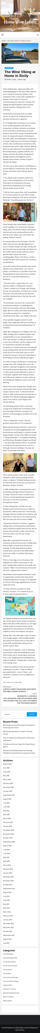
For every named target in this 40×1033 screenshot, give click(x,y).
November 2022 (8, 927)
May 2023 (6, 904)
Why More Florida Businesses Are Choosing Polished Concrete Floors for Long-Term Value (19, 751)
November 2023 (8, 881)
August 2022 (7, 939)
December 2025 (8, 787)
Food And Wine (8, 954)
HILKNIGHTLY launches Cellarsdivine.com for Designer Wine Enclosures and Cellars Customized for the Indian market (20, 698)
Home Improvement (10, 966)
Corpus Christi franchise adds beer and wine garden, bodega (19, 689)
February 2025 (8, 822)
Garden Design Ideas (10, 958)
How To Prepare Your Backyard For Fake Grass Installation (19, 739)
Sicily (12, 682)
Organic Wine (7, 985)
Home (8, 682)
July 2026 (6, 768)
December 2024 (8, 830)
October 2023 (7, 885)
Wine (20, 682)
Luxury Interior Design (11, 981)
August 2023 (7, 892)
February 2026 (8, 783)
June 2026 (6, 772)
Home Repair (7, 970)
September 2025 (9, 795)
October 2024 (7, 838)
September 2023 (9, 888)
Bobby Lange (12, 79)
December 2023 (8, 877)
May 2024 (6, 857)
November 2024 (8, 834)
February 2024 (8, 869)
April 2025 (6, 814)
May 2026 (6, 776)
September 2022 (9, 935)
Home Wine (9, 68)
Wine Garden (7, 1001)
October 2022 (7, 931)
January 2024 (7, 873)
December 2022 (8, 923)
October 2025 (7, 791)
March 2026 (7, 779)
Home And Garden (9, 962)
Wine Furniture (8, 997)
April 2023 (6, 908)
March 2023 (7, 912)
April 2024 (6, 861)
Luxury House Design (10, 977)
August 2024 (7, 846)
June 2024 (6, 853)
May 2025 (6, 811)
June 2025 (6, 807)
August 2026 (7, 764)
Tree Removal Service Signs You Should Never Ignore (19, 745)
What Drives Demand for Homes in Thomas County (17, 732)
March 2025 (7, 818)
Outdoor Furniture (9, 989)
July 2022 (6, 943)
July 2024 (6, 850)
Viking (16, 682)
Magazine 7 (35, 1028)
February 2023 (8, 916)
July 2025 (6, 803)
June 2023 (6, 900)
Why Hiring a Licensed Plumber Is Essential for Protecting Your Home (19, 726)
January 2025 (7, 826)
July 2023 (6, 896)
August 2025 (7, 799)
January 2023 (7, 920)
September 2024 (9, 842)
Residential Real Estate (11, 993)
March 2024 (7, 865)
